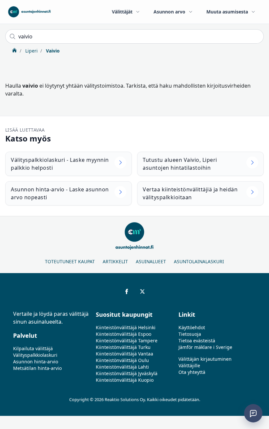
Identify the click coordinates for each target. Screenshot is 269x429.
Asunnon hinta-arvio (35, 361)
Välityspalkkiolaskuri (35, 355)
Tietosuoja (189, 334)
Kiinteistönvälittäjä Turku (123, 347)
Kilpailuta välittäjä (33, 348)
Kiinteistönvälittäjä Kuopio (125, 380)
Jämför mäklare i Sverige (205, 347)
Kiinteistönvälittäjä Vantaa (124, 354)
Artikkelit (115, 261)
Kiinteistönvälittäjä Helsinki (125, 327)
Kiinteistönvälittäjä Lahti (122, 367)
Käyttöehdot (191, 327)
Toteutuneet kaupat (70, 261)
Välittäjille (189, 365)
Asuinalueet (151, 261)
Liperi (31, 51)
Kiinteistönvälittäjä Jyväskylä (126, 373)
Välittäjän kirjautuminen (205, 359)
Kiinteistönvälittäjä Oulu (122, 360)
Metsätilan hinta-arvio (37, 368)
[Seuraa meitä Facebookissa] (126, 291)
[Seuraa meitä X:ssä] (142, 291)
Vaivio (52, 51)
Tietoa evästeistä (196, 340)
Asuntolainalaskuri (199, 261)
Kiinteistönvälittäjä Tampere (126, 340)
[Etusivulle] (29, 11)
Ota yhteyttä (191, 372)
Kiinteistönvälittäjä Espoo (123, 334)
